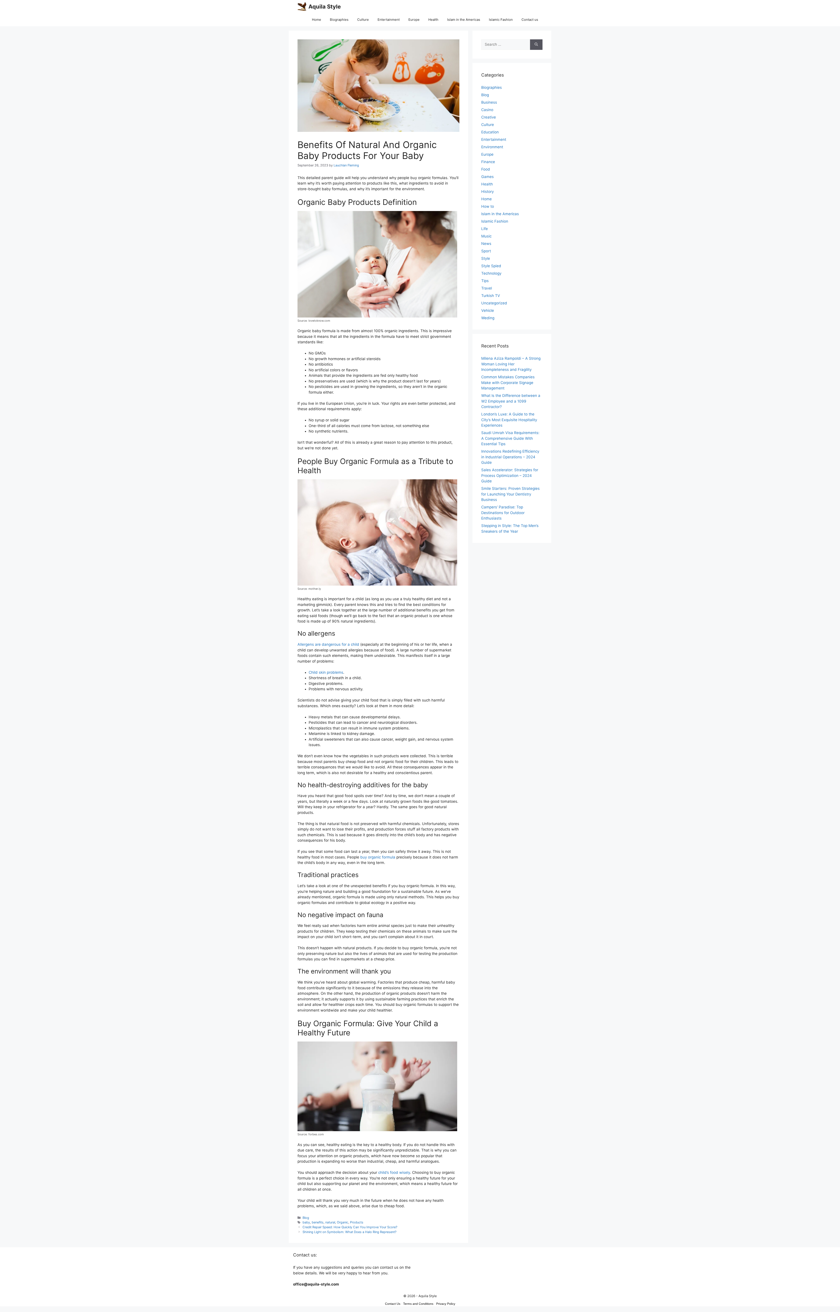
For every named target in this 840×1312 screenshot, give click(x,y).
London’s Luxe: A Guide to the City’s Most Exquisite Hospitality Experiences (509, 419)
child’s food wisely (394, 1172)
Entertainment (389, 19)
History (487, 191)
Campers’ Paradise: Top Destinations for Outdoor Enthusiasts (503, 512)
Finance (488, 162)
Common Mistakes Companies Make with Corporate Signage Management (508, 382)
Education (490, 132)
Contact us (530, 19)
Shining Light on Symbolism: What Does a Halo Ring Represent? (349, 1232)
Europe (414, 19)
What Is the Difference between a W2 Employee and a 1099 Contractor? (510, 401)
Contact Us (392, 1303)
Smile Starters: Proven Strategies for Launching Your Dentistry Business (510, 494)
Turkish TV (490, 295)
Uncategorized (494, 303)
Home (316, 19)
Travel (486, 288)
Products (356, 1222)
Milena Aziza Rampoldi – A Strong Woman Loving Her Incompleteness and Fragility (511, 364)
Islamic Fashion (501, 19)
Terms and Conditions (418, 1303)
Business (489, 102)
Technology (491, 273)
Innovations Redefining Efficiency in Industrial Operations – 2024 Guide (510, 457)
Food (485, 169)
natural (330, 1222)
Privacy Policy (445, 1303)
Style (485, 258)
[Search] (536, 44)
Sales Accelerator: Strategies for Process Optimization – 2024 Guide (509, 475)
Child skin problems (326, 672)
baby (306, 1222)
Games (487, 176)
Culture (363, 19)
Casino (487, 110)
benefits (318, 1222)
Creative (488, 117)
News (486, 243)
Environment (492, 147)
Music (486, 236)
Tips (485, 281)
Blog (306, 1218)
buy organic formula (377, 857)
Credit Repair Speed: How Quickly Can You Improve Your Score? (350, 1227)
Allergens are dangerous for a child (328, 644)
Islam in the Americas (463, 19)
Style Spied (491, 266)
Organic (342, 1222)
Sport (486, 251)
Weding (487, 318)
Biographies (339, 19)
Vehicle (487, 310)
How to (487, 206)
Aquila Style (324, 6)
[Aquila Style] (302, 6)
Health (433, 19)
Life (484, 229)
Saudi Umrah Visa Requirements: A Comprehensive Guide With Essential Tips (510, 438)
